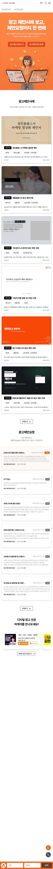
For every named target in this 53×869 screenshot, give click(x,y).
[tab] (6, 9)
